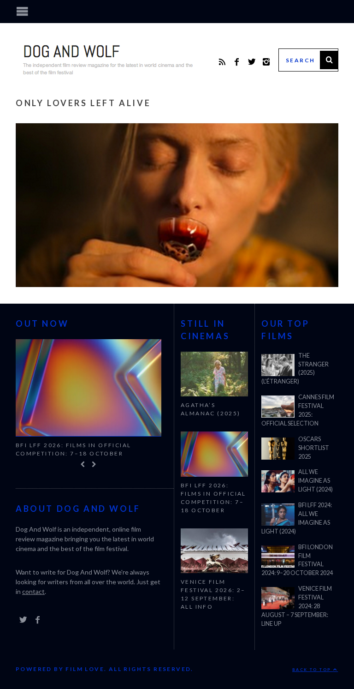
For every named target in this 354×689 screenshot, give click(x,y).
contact (33, 593)
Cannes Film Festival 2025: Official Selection (297, 410)
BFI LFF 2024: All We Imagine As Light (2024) (296, 518)
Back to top (312, 669)
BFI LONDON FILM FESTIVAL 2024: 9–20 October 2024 (297, 560)
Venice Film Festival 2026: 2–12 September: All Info (213, 594)
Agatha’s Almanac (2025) (211, 409)
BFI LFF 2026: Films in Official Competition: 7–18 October (73, 449)
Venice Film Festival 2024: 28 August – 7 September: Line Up (296, 606)
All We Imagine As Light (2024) (315, 480)
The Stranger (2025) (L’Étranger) (295, 368)
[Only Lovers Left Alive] (177, 284)
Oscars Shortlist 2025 (313, 448)
